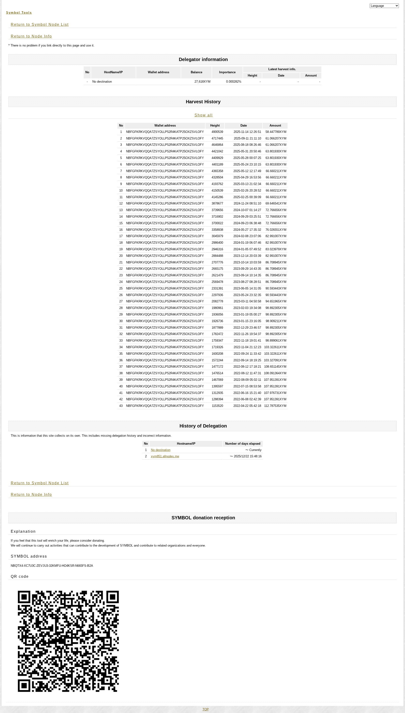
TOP (205, 709)
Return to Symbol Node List (40, 25)
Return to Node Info (31, 36)
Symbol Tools (19, 12)
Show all (204, 115)
